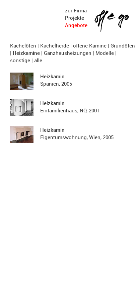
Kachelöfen (23, 45)
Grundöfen (123, 45)
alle (38, 60)
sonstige (20, 60)
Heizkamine (26, 52)
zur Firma (76, 10)
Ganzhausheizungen (67, 52)
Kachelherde (54, 45)
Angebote (76, 25)
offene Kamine (90, 45)
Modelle (104, 52)
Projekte (74, 17)
